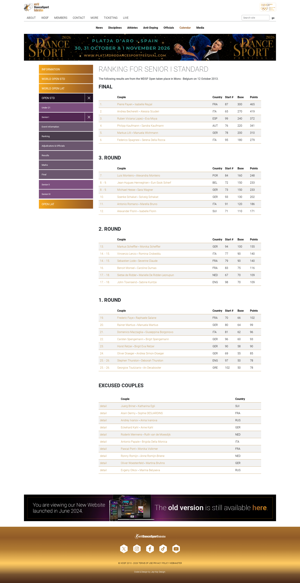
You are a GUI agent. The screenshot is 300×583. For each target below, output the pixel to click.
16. (102, 268)
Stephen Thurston (128, 360)
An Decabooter (152, 367)
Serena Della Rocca (153, 140)
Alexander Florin (127, 211)
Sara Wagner (145, 189)
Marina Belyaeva (150, 470)
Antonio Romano (127, 204)
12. (102, 211)
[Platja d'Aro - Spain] (150, 47)
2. (101, 111)
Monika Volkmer (148, 448)
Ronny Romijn (129, 456)
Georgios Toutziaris (129, 367)
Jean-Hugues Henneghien (133, 182)
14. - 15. (105, 253)
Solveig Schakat (148, 197)
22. (102, 339)
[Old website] (150, 508)
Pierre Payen (124, 104)
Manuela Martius (147, 325)
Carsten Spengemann (130, 339)
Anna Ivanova (148, 420)
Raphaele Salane (146, 317)
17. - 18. (105, 275)
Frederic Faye (125, 317)
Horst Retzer (124, 346)
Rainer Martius (126, 325)
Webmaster (175, 563)
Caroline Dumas (146, 268)
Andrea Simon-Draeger (150, 353)
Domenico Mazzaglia (130, 332)
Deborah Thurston (152, 360)
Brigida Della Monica (154, 441)
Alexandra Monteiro (148, 175)
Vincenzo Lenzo (126, 253)
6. (101, 140)
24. (102, 353)
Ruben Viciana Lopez (130, 118)
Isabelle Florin (147, 211)
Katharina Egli (146, 406)
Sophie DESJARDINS (150, 413)
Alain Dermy (128, 413)
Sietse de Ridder (127, 275)
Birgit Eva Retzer (144, 346)
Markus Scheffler (127, 246)
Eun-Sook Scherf (161, 182)
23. (102, 346)
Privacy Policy (161, 563)
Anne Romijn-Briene (152, 456)
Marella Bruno (148, 204)
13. (102, 246)
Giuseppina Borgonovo (159, 332)
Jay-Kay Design (158, 571)
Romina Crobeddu (150, 253)
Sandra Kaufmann (152, 125)
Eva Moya (151, 118)
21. (102, 332)
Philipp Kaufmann (128, 125)
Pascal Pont (128, 448)
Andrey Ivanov (129, 420)
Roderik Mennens (131, 434)
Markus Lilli (124, 132)
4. (101, 125)
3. (101, 118)
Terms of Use (146, 563)
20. (102, 325)
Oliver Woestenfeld (132, 463)
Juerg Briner (128, 406)
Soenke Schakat (127, 197)
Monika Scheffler (150, 246)
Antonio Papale (130, 441)
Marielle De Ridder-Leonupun (156, 275)
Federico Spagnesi (128, 140)
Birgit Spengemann (157, 339)
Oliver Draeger (125, 353)
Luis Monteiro (125, 175)
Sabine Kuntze (148, 282)
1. (101, 104)
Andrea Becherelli (127, 111)
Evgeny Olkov (129, 470)
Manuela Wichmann (146, 132)
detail (103, 406)
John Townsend (127, 282)
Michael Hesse (126, 189)
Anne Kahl (147, 427)
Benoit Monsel (126, 268)
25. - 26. (105, 360)
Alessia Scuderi (150, 111)
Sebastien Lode (126, 260)
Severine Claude (147, 260)
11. (102, 204)
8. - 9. (103, 182)
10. (102, 197)
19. (102, 317)
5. (101, 132)
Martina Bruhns (155, 463)
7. (101, 175)
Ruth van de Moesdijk (157, 434)
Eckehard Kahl (129, 427)
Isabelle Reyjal (143, 104)
